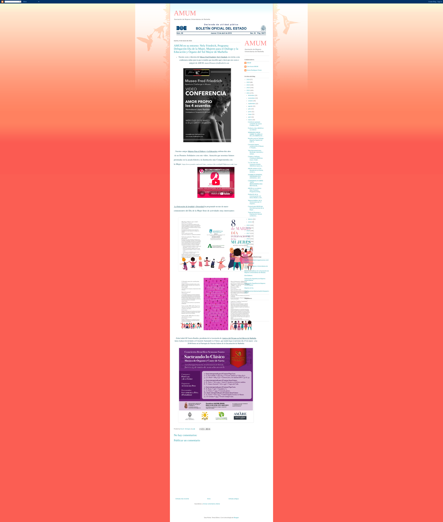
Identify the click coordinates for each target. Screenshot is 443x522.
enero (250, 222)
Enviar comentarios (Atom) (211, 504)
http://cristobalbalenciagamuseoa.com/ (256, 260)
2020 (248, 225)
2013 (248, 244)
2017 (248, 233)
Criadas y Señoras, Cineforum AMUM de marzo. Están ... (255, 158)
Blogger (236, 517)
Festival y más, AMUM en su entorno (256, 129)
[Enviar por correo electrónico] (200, 429)
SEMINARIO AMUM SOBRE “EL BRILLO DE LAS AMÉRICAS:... (255, 134)
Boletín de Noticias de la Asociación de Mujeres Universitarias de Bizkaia (256, 271)
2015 (248, 239)
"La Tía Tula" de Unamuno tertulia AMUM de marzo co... (255, 164)
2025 (248, 82)
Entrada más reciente (182, 499)
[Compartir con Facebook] (207, 429)
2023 (248, 87)
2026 (248, 79)
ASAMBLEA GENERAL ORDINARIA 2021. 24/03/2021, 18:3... (255, 176)
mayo (250, 114)
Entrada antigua (234, 499)
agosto (250, 106)
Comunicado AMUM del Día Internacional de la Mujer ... (256, 208)
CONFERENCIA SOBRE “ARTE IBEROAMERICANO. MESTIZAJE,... (255, 183)
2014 (248, 241)
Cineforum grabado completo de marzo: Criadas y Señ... (255, 123)
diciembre (251, 95)
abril (249, 117)
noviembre (251, 98)
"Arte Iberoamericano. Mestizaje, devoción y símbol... (255, 152)
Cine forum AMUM (252, 66)
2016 (248, 236)
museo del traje (249, 263)
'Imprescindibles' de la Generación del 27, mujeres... (255, 202)
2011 (248, 249)
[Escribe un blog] (203, 429)
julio (249, 109)
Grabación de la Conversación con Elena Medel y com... (255, 196)
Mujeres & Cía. (249, 288)
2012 (248, 247)
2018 (248, 231)
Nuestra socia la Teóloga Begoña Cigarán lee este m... (255, 140)
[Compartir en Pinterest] (209, 429)
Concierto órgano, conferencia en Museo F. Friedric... (256, 146)
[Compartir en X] (205, 429)
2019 (248, 228)
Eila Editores (248, 275)
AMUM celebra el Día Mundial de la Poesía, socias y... (255, 170)
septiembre (252, 103)
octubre (250, 101)
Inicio (209, 499)
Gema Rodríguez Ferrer (254, 70)
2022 (248, 90)
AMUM (185, 13)
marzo (250, 120)
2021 (248, 93)
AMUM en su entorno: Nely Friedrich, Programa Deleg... (255, 190)
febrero (250, 219)
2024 (248, 85)
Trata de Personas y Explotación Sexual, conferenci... (255, 214)
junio (250, 111)
